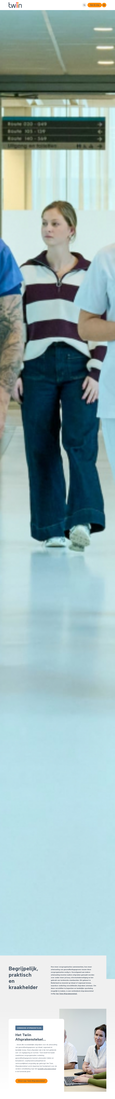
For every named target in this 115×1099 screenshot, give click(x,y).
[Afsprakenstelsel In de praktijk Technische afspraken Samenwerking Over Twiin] (104, 5)
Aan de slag (94, 5)
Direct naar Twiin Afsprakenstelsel (31, 1081)
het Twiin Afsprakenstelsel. (66, 994)
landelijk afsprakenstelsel (47, 1069)
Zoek (84, 5)
